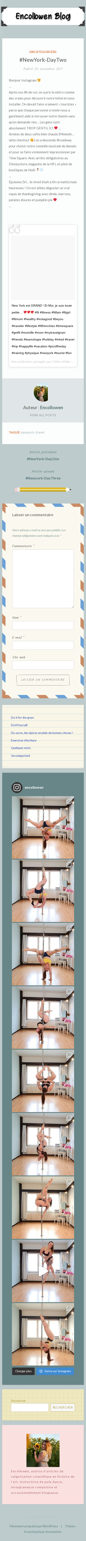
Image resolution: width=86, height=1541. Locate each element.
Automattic (53, 1531)
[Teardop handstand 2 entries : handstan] (43, 1017)
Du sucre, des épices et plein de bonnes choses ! (42, 733)
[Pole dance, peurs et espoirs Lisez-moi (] (43, 1207)
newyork (27, 432)
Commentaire (23, 546)
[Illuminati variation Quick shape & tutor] (43, 1081)
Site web (18, 657)
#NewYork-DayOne (43, 455)
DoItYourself (19, 725)
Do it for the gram (22, 717)
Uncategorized (43, 52)
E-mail (18, 637)
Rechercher (18, 1401)
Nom (16, 618)
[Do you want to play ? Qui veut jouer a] (43, 1271)
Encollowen (51, 407)
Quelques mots (21, 748)
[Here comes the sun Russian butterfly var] (43, 1334)
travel (40, 432)
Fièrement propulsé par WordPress (34, 1526)
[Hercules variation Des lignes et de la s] (43, 827)
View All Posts (43, 415)
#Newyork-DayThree (43, 474)
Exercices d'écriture (23, 740)
